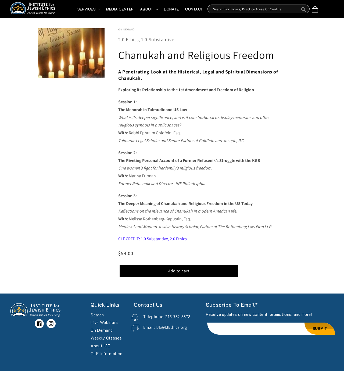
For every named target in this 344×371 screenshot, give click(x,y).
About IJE (100, 345)
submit (320, 328)
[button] (88, 9)
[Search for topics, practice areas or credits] (303, 11)
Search (97, 315)
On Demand (102, 330)
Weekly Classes (106, 338)
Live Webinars (104, 322)
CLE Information (106, 353)
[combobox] (258, 9)
